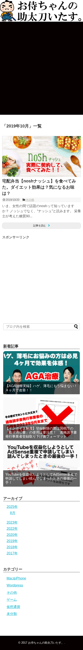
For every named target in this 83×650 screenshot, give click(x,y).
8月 (12, 513)
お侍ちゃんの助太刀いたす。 (46, 642)
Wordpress (15, 585)
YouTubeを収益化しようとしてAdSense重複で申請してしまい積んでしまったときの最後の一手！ (41, 478)
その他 (30, 199)
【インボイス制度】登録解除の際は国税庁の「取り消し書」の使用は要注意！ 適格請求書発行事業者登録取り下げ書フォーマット (41, 432)
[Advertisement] (38, 269)
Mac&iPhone (16, 578)
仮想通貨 (13, 607)
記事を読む (39, 225)
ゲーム (12, 599)
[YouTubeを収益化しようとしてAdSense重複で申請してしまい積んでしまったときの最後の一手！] (41, 465)
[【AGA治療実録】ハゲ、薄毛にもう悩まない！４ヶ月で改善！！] (41, 372)
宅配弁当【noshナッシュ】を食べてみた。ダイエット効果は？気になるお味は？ (39, 187)
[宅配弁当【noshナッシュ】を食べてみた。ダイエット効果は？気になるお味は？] (41, 176)
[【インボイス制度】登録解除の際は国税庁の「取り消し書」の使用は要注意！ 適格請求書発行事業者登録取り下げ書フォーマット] (41, 419)
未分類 (12, 614)
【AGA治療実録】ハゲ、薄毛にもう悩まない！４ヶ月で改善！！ (41, 388)
